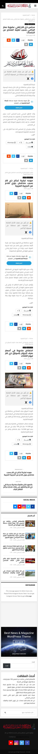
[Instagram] (16, 743)
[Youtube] (11, 743)
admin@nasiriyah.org (22, 736)
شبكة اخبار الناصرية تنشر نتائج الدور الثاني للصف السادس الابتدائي (13, 560)
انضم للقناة (19, 107)
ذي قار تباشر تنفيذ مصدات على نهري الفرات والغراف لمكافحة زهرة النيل (13, 573)
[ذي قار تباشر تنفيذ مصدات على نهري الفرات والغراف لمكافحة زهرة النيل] (30, 573)
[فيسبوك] (32, 79)
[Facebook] (27, 743)
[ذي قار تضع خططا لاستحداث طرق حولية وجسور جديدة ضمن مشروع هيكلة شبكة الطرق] (30, 548)
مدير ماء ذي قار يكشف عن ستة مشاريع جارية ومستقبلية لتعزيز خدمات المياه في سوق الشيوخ (13, 535)
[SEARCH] (5, 712)
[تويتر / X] (28, 79)
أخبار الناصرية (31, 24)
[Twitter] (22, 743)
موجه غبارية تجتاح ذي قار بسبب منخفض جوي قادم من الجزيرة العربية (19, 473)
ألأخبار (26, 24)
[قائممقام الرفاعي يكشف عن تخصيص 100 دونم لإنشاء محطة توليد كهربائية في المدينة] (30, 523)
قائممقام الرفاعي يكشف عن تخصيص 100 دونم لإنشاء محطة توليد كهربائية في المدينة (13, 523)
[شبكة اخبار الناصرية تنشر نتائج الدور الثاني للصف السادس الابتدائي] (30, 561)
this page (29, 596)
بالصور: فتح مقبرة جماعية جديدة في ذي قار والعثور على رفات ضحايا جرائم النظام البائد (18, 487)
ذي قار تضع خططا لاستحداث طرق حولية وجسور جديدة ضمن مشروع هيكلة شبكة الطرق (13, 548)
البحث (33, 662)
